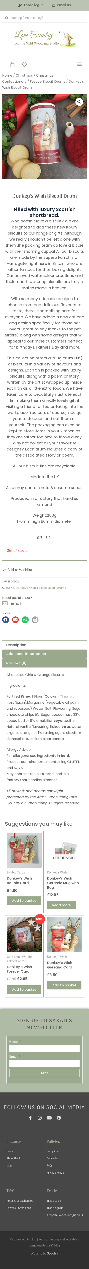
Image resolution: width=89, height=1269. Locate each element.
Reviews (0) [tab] (16, 662)
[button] (79, 64)
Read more (61, 905)
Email (13, 1056)
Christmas (24, 75)
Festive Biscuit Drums (47, 81)
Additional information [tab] (26, 653)
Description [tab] (16, 644)
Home (7, 75)
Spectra (52, 1253)
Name (13, 1041)
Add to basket (24, 900)
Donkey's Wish (26, 588)
